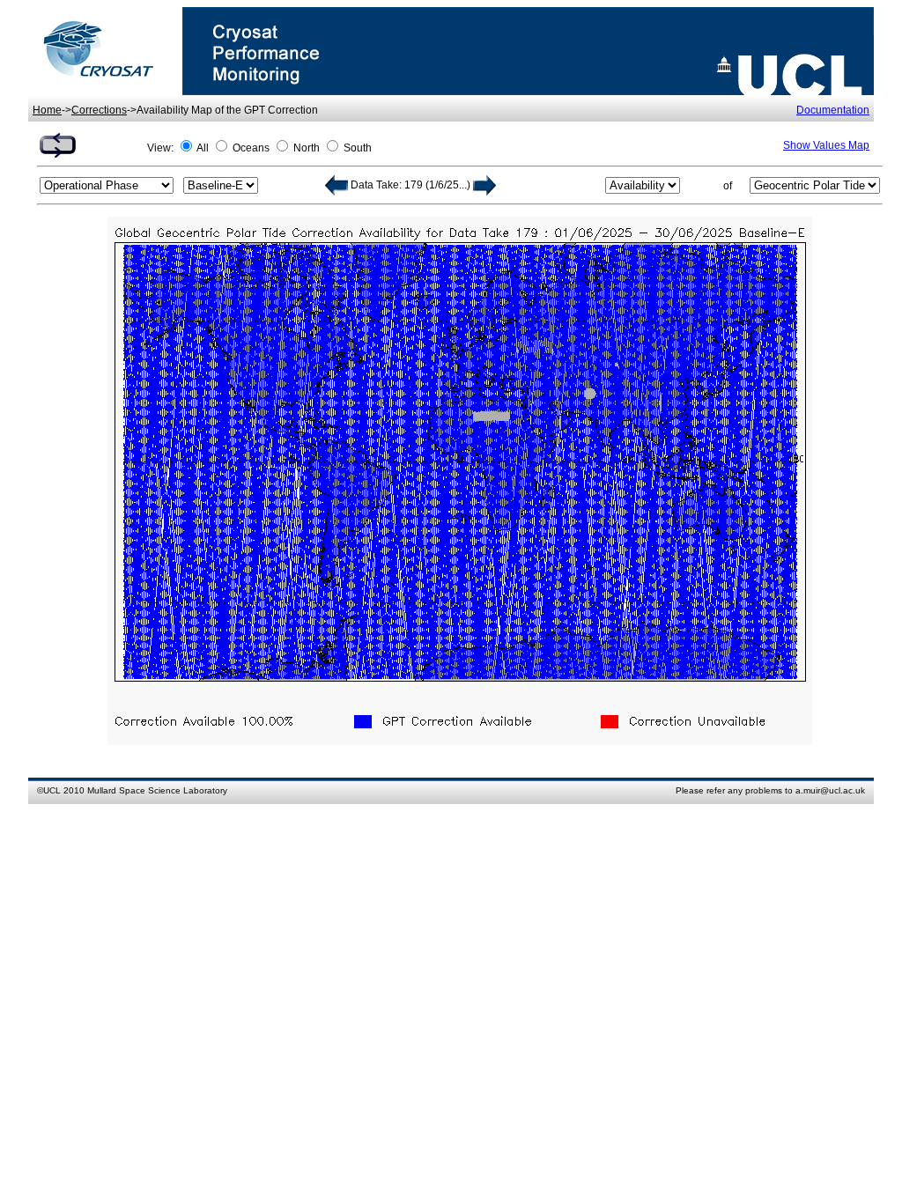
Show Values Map (826, 145)
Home (47, 110)
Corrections (99, 110)
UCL (52, 790)
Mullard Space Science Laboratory (157, 790)
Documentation (832, 110)
